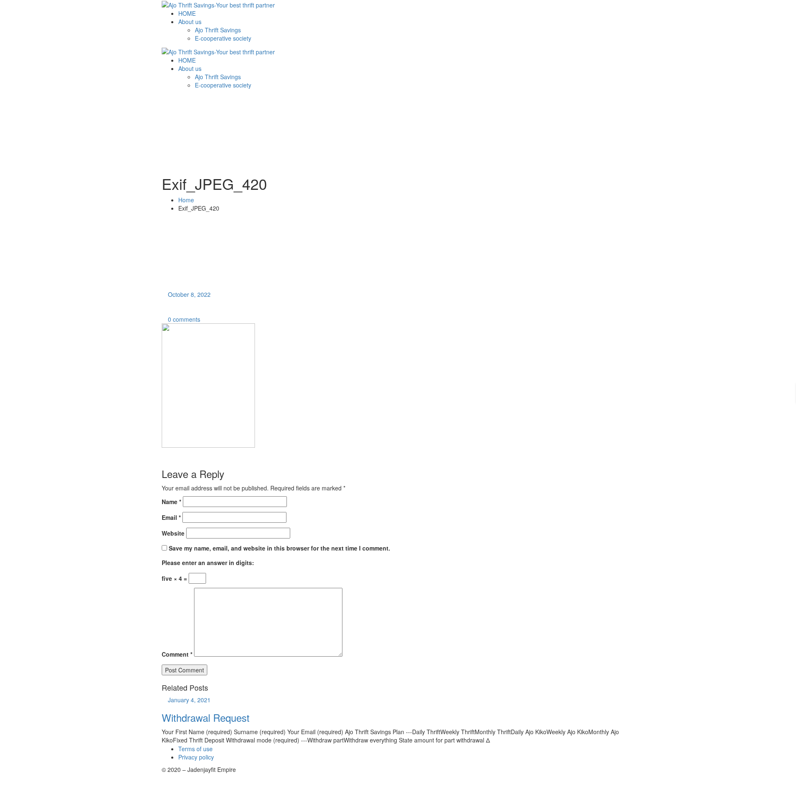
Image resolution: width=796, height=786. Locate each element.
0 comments (183, 319)
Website (173, 533)
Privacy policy (196, 757)
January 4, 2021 (189, 700)
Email (171, 517)
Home (186, 200)
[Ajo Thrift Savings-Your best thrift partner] (218, 4)
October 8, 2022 (189, 294)
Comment (177, 654)
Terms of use (195, 749)
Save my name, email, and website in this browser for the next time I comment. (279, 548)
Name (171, 501)
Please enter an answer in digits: (208, 562)
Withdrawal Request (206, 717)
